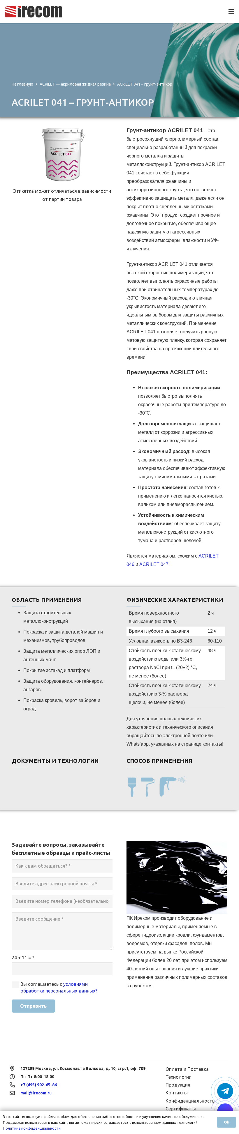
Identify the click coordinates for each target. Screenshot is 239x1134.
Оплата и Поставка (187, 1069)
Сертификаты (181, 1108)
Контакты (177, 1092)
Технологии (178, 1077)
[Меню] (231, 11)
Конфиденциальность (190, 1100)
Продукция (178, 1084)
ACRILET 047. (154, 564)
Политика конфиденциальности (32, 1128)
